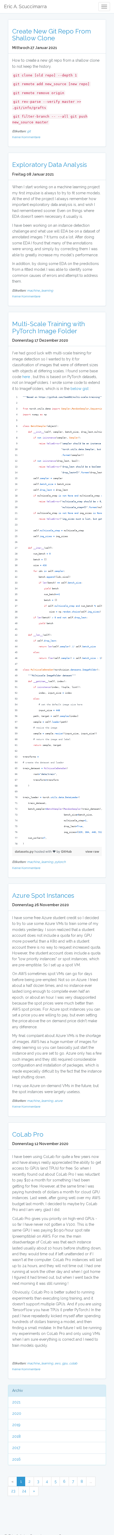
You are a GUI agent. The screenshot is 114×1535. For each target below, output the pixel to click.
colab (73, 1363)
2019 (16, 1425)
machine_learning (40, 290)
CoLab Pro (27, 1134)
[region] (57, 620)
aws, (58, 1363)
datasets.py (24, 851)
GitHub (66, 851)
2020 (16, 1413)
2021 (16, 1402)
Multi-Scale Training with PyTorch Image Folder (48, 327)
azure (59, 1101)
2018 (16, 1436)
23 (13, 1491)
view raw (92, 851)
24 (24, 1491)
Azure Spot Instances (43, 895)
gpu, (65, 1363)
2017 (16, 1448)
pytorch (60, 862)
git (29, 131)
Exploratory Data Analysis (49, 164)
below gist (80, 389)
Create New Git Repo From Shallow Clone (51, 34)
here (26, 377)
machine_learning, (41, 862)
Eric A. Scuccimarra (25, 6)
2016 (16, 1459)
